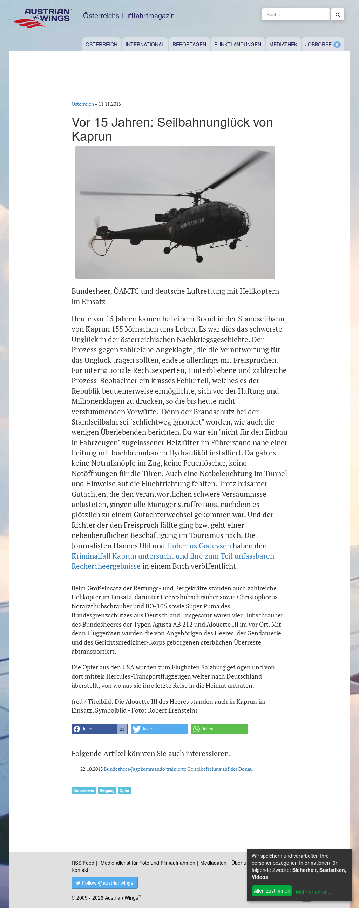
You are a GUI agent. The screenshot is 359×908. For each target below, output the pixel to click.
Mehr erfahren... (314, 891)
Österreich (101, 44)
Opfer (124, 790)
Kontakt (80, 869)
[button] (100, 729)
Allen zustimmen (272, 890)
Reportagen (189, 44)
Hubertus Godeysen (199, 545)
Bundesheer (83, 790)
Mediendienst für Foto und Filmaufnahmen (148, 862)
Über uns (241, 862)
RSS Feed (83, 862)
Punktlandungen (237, 44)
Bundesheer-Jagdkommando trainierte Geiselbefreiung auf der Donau (178, 769)
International (145, 44)
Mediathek (283, 44)
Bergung (107, 790)
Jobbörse (318, 44)
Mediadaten (213, 862)
